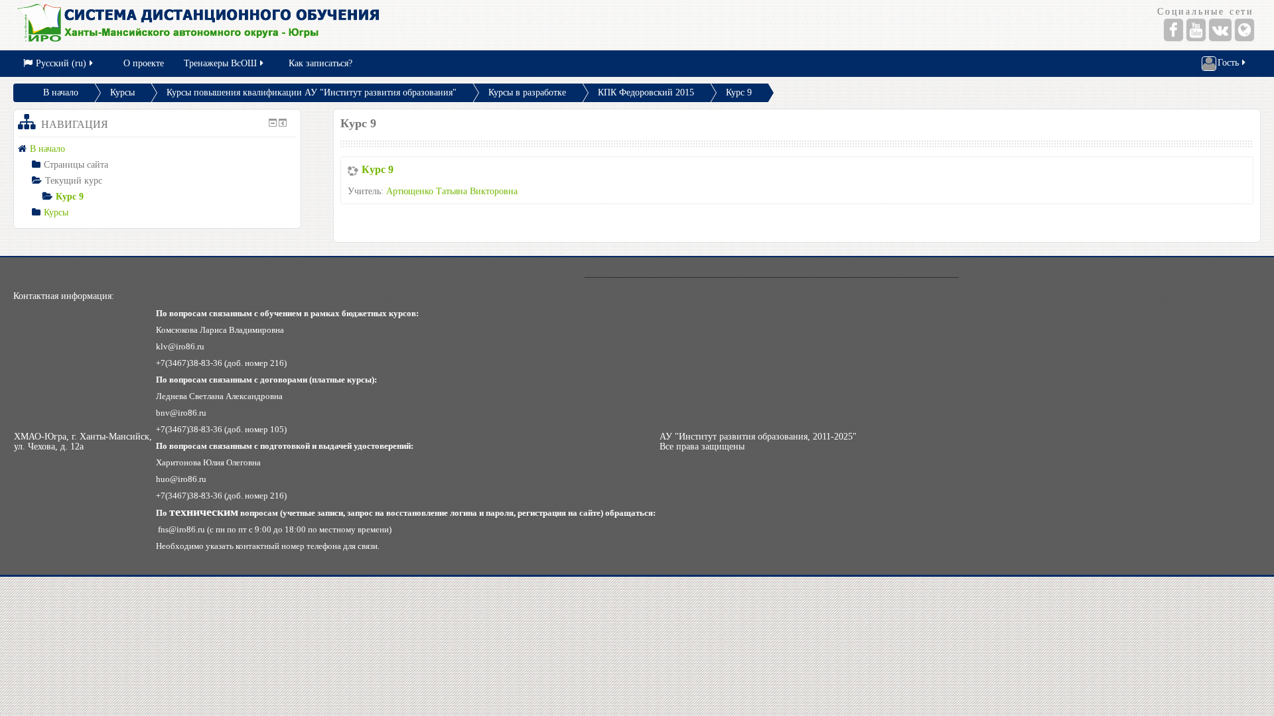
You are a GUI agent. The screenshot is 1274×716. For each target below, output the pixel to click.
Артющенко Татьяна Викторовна (452, 191)
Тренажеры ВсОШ (220, 63)
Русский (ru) (61, 63)
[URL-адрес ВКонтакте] (1220, 30)
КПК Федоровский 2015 (646, 92)
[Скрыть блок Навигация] (273, 123)
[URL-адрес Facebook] (1173, 30)
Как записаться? (320, 63)
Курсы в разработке (527, 92)
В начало (60, 92)
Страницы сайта (76, 165)
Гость (1228, 63)
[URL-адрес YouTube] (1196, 30)
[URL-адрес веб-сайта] (1244, 30)
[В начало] (319, 24)
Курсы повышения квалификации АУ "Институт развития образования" (312, 92)
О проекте (143, 63)
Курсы (122, 92)
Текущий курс (73, 181)
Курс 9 (739, 92)
